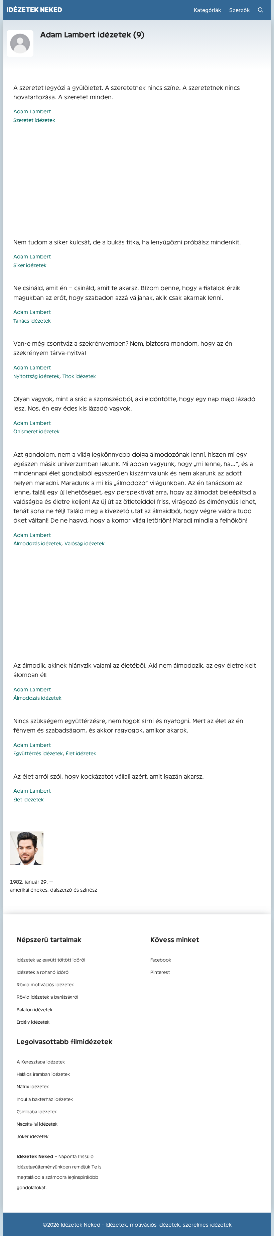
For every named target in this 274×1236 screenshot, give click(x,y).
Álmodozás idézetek (37, 543)
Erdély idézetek (33, 1021)
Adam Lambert (32, 111)
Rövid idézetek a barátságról (47, 996)
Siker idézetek (29, 265)
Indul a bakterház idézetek (45, 1099)
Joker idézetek (32, 1136)
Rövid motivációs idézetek (45, 984)
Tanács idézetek (32, 320)
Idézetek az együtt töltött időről (51, 959)
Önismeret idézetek (36, 431)
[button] (260, 10)
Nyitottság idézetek (36, 376)
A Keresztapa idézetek (41, 1061)
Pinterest (160, 972)
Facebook (160, 959)
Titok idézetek (79, 376)
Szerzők (239, 10)
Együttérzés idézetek (38, 753)
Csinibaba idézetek (37, 1111)
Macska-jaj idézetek (37, 1123)
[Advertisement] (137, 181)
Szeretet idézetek (34, 120)
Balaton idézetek (34, 1009)
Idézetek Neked (34, 10)
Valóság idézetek (84, 543)
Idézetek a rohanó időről (43, 972)
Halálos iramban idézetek (43, 1074)
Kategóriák (207, 10)
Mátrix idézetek (33, 1086)
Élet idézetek (81, 753)
